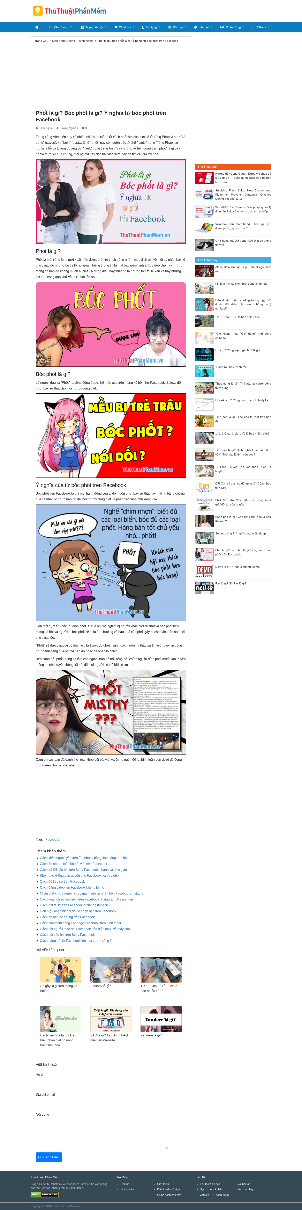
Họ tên (40, 1074)
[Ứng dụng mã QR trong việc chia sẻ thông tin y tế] (205, 244)
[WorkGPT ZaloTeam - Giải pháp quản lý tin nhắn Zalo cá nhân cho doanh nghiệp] (205, 211)
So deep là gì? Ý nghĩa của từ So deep (240, 533)
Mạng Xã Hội (94, 27)
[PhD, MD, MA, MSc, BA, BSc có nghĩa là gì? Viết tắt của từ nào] (205, 504)
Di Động (151, 27)
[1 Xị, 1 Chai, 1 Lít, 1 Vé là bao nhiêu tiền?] (205, 437)
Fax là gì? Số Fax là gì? (230, 583)
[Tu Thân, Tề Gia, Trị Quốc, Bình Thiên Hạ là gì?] (205, 471)
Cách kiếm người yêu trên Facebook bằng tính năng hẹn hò (83, 858)
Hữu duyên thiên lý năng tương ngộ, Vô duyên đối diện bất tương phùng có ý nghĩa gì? (243, 304)
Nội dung (42, 1114)
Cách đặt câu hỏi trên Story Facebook (67, 934)
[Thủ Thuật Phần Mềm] (71, 10)
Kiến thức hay (245, 1189)
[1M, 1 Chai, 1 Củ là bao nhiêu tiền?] (205, 321)
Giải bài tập (243, 1184)
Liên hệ (125, 1184)
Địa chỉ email (45, 1094)
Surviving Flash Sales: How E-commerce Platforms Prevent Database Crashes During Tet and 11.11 (243, 195)
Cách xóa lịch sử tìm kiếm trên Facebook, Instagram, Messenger (86, 899)
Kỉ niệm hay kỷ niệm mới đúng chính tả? (241, 283)
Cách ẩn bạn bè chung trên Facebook (67, 917)
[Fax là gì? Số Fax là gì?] (205, 587)
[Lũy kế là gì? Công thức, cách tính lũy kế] (205, 404)
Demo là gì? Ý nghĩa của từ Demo (237, 566)
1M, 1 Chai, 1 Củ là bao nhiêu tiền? (238, 317)
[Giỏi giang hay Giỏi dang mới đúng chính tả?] (205, 337)
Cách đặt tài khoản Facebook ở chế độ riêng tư (74, 905)
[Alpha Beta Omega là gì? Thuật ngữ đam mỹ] (205, 271)
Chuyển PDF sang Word (214, 1194)
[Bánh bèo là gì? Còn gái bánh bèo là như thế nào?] (205, 521)
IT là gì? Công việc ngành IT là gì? (237, 350)
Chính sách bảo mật (169, 1194)
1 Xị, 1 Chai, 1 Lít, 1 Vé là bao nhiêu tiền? (242, 433)
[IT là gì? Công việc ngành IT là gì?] (205, 354)
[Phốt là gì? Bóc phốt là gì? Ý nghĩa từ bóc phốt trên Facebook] (205, 554)
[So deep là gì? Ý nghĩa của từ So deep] (205, 537)
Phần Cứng (233, 27)
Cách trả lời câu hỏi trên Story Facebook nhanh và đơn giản (83, 870)
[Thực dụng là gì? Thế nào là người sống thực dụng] (205, 387)
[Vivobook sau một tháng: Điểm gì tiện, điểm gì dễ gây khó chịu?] (205, 228)
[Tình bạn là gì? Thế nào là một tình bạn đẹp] (205, 421)
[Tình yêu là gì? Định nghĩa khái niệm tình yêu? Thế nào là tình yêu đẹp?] (205, 454)
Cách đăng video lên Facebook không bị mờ (72, 887)
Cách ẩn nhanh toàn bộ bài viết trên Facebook (73, 864)
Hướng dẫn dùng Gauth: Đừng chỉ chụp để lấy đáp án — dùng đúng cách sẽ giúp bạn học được (243, 178)
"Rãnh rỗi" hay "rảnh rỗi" (231, 367)
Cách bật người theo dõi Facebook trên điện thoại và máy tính (85, 929)
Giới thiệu (163, 1184)
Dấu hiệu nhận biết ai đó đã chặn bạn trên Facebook (78, 911)
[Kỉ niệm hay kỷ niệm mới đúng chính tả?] (205, 287)
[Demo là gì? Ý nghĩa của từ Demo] (205, 571)
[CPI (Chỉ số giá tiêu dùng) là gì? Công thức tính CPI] (205, 487)
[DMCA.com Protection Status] (45, 1194)
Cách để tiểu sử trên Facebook (62, 881)
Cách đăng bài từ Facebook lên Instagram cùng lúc (77, 940)
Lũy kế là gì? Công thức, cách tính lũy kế (241, 400)
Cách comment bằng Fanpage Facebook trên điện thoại (80, 923)
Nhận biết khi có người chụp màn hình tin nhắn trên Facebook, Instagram (93, 893)
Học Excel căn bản (211, 1189)
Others (261, 27)
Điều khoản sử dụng (169, 1189)
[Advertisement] (196, 10)
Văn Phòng (61, 27)
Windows (125, 27)
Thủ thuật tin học (210, 1184)
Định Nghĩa (46, 128)
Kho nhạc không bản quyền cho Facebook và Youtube (79, 875)
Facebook (52, 839)
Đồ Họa (178, 27)
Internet (204, 27)
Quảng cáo (127, 1189)
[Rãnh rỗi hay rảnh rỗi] (205, 371)
